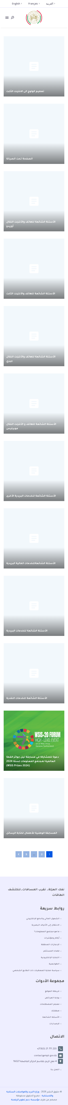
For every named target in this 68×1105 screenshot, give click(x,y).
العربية (49, 3)
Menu (7, 17)
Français (33, 3)
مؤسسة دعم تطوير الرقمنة (25, 1100)
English (16, 3)
